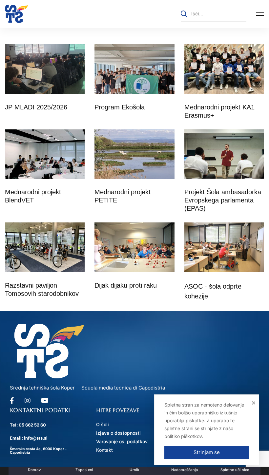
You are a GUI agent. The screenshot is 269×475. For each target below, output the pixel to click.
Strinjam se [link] (207, 452)
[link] (16, 14)
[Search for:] (213, 13)
